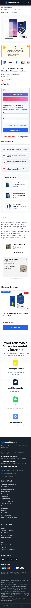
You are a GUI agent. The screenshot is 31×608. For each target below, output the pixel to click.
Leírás (4, 217)
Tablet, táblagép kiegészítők (9, 501)
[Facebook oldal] (3, 559)
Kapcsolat (4, 540)
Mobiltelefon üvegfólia (7, 9)
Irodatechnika (5, 505)
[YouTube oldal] (16, 559)
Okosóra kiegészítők (6, 491)
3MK (7, 76)
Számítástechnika (6, 503)
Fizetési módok (5, 533)
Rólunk (3, 528)
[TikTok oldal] (12, 559)
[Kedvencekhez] (27, 308)
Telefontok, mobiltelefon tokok (9, 484)
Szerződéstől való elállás (8, 549)
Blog (2, 542)
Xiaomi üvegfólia (19, 9)
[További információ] (28, 46)
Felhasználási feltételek (7, 537)
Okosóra (3, 510)
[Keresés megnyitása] (20, 2)
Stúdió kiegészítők (6, 515)
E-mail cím (6, 119)
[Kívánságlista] (24, 2)
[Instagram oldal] (7, 559)
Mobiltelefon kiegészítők (7, 7)
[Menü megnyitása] (3, 2)
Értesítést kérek (15, 130)
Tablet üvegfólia (5, 498)
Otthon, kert (4, 520)
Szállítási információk (7, 530)
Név (4, 112)
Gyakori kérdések (6, 544)
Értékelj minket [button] (19, 252)
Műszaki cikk (4, 508)
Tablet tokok (4, 496)
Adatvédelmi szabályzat (7, 535)
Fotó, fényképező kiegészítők (9, 517)
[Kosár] (28, 2)
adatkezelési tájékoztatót (19, 125)
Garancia (3, 547)
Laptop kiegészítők (6, 494)
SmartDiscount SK (6, 552)
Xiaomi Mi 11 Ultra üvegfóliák (9, 12)
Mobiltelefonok (5, 513)
